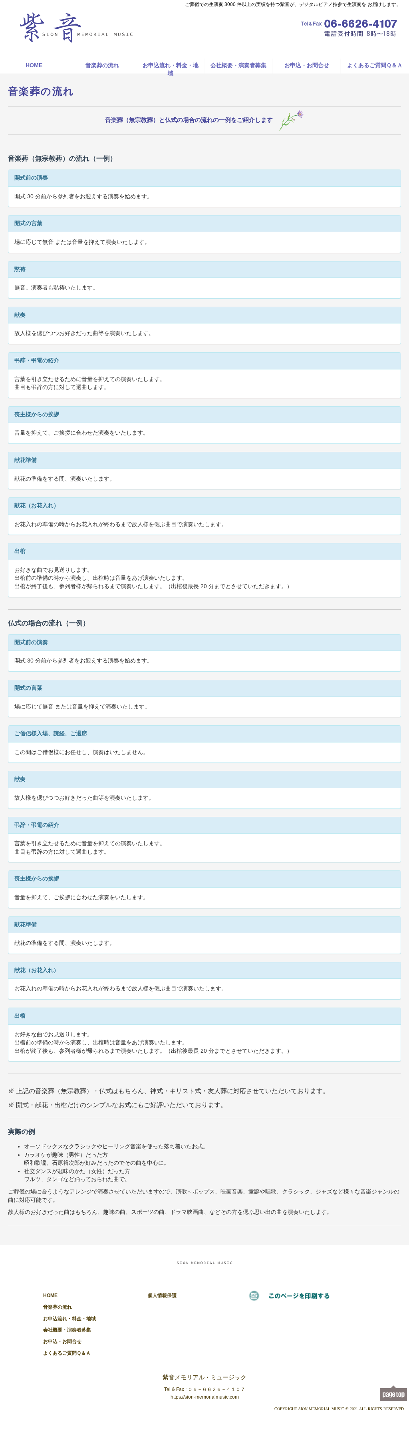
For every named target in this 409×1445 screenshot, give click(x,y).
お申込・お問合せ (306, 65)
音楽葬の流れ (102, 65)
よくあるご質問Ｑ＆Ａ (375, 65)
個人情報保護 (162, 1295)
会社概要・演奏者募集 (238, 65)
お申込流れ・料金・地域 (171, 68)
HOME (34, 65)
